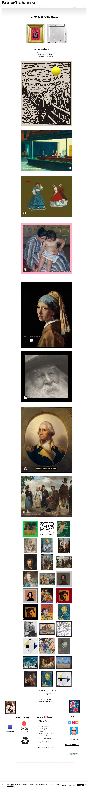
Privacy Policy (10, 786)
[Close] (86, 785)
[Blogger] (76, 722)
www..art (48, 694)
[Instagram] (73, 722)
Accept (80, 785)
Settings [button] (64, 785)
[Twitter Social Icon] (69, 722)
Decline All (72, 785)
